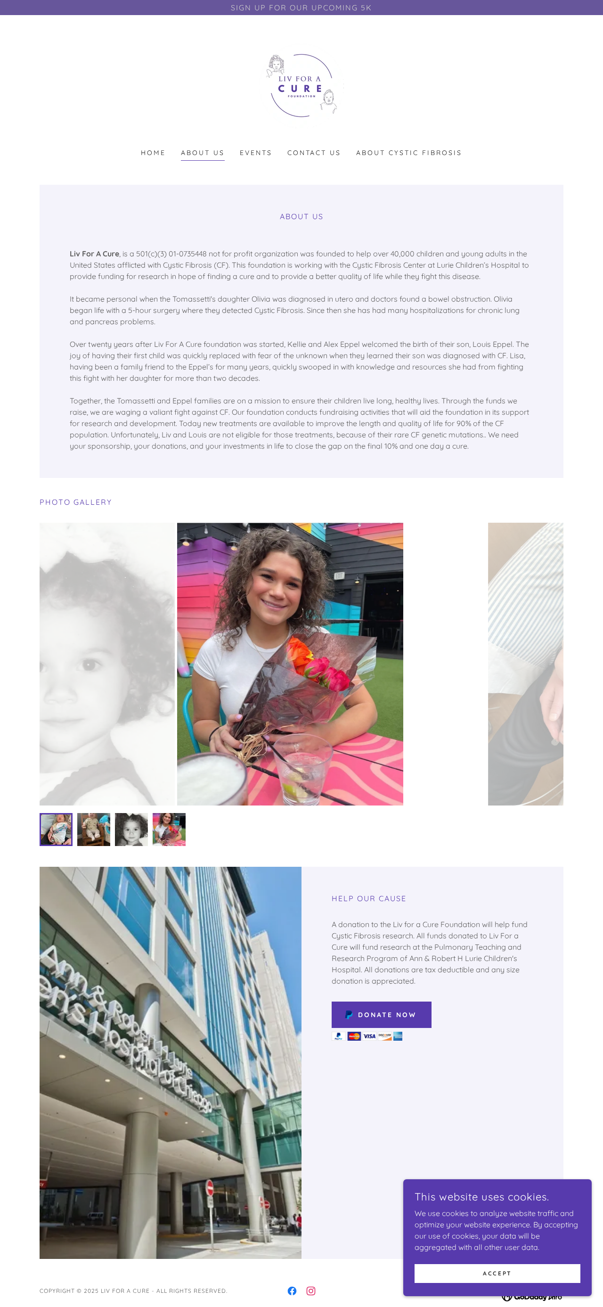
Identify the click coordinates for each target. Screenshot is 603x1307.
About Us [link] (203, 152)
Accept (497, 1273)
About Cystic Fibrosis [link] (409, 152)
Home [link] (153, 152)
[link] (301, 87)
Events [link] (256, 152)
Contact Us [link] (314, 152)
